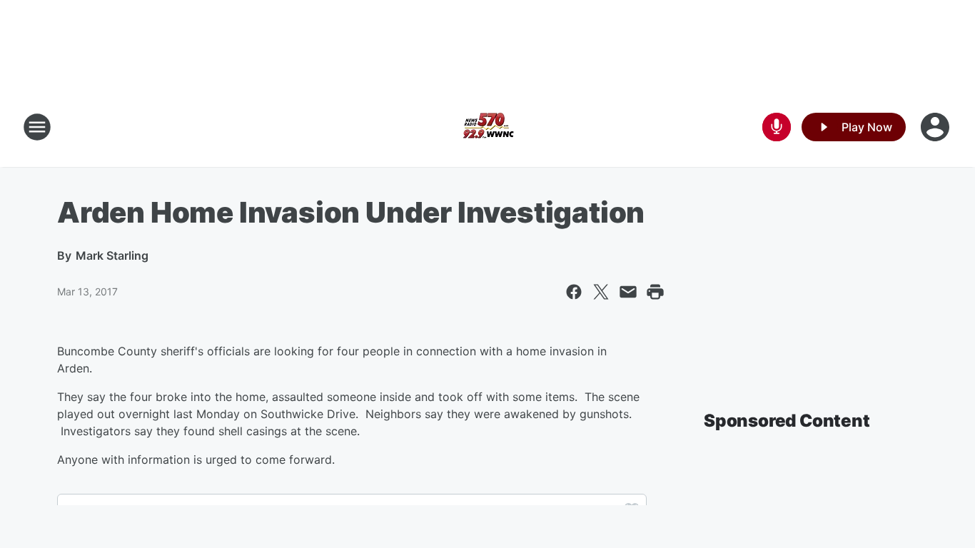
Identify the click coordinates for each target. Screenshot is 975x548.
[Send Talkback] (776, 127)
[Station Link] (487, 127)
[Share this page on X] (601, 292)
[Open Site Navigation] (37, 127)
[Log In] (936, 127)
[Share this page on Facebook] (574, 292)
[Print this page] (655, 292)
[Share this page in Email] (628, 292)
